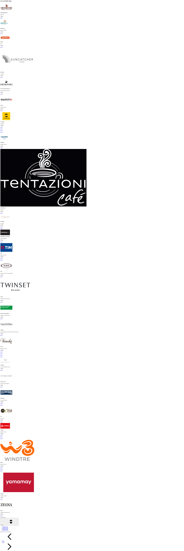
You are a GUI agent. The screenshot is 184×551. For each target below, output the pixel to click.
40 (5, 529)
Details (1, 33)
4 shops (2, 125)
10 (5, 527)
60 (5, 530)
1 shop (2, 16)
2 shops (2, 256)
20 (5, 528)
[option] (93, 526)
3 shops (2, 433)
